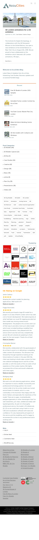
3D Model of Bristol (27, 457)
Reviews (6, 226)
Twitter (12, 508)
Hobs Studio (17, 215)
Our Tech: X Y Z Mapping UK (8, 486)
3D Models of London (28, 450)
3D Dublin (17, 198)
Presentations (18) (10, 186)
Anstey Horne (23, 201)
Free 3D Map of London (10, 494)
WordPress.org (8, 443)
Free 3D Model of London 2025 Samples (20, 91)
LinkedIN (17, 508)
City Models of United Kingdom (28, 467)
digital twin (12, 212)
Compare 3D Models (9, 452)
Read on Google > (8, 422)
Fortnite (25, 212)
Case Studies (19, 35)
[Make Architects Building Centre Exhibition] (6, 122)
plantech (21, 222)
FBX (19, 212)
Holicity (26, 215)
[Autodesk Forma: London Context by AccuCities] (6, 101)
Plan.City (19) (8, 181)
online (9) (7, 177)
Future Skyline (8, 215)
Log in (6, 430)
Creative (25, 35)
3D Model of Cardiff (27, 459)
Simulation (14, 229)
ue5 (5, 236)
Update (10, 236)
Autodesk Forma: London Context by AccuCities (23, 102)
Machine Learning (18, 219)
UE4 (34, 233)
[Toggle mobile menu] (35, 3)
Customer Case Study (19, 208)
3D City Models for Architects (9, 460)
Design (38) (7, 169)
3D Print (6, 201)
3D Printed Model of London (9, 490)
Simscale (6, 229)
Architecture (7, 205)
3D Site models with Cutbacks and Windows (22, 134)
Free (31, 212)
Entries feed (8, 434)
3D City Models (8, 198)
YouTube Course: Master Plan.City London (22, 112)
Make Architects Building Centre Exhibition (21, 123)
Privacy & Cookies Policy (13, 513)
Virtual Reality (19, 236)
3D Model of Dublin (27, 461)
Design (29, 35)
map (27, 219)
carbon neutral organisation (26, 205)
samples (27, 226)
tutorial (19, 233)
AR (30, 201)
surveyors (22, 229)
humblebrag (7, 219)
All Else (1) (7, 156)
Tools (12, 233)
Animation (14, 201)
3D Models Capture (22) (11, 152)
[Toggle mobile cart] (31, 3)
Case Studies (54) (9, 160)
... (19, 57)
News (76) (7, 173)
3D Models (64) (9, 147)
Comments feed (9, 439)
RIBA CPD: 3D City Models (9, 464)
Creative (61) (8, 164)
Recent (19, 85)
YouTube (21, 508)
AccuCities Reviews (9, 480)
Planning (13, 222)
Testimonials (31, 229)
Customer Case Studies (10, 478)
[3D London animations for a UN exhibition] (19, 20)
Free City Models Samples (8, 497)
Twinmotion (26, 233)
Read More (8, 61)
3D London (26, 198)
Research (28, 222)
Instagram (26, 508)
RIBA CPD (13, 226)
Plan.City (6, 222)
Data (5, 212)
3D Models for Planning (10, 457)
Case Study (7, 208)
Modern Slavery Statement (26, 513)
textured (6, 233)
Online (33, 219)
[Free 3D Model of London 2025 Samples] (6, 90)
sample (21, 226)
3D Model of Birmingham (25, 453)
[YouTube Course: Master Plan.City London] (6, 111)
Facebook (31, 508)
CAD (15, 205)
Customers (30, 208)
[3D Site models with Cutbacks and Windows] (6, 133)
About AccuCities (8, 450)
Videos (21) (7, 190)
